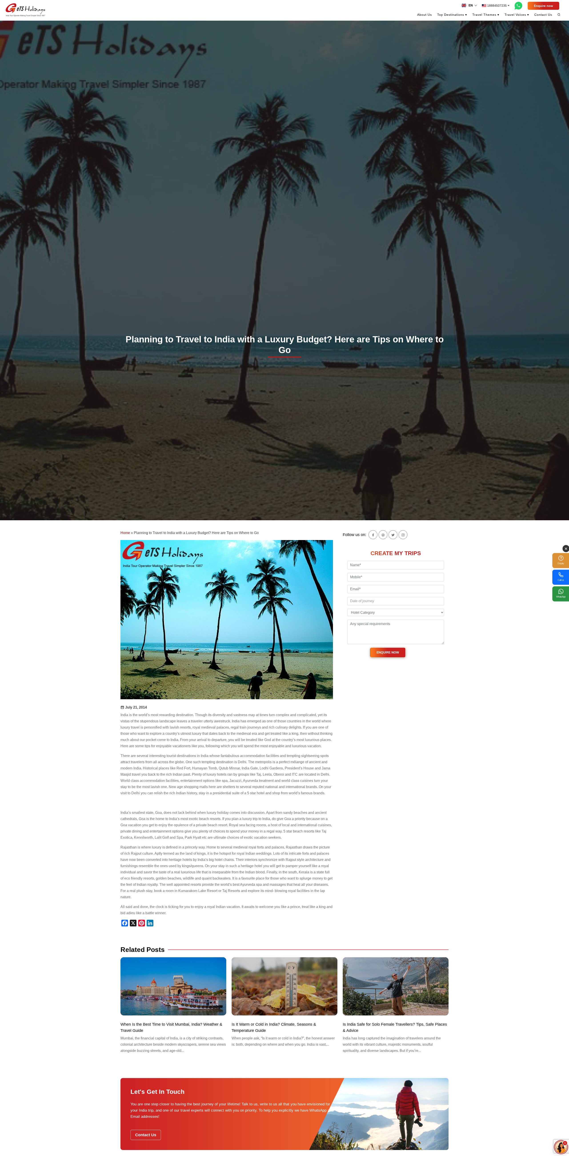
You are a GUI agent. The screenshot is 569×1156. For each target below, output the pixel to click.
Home (125, 533)
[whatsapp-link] (518, 5)
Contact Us (543, 14)
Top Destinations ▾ (452, 14)
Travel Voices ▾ (517, 14)
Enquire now (543, 6)
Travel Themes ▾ (485, 14)
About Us (424, 14)
